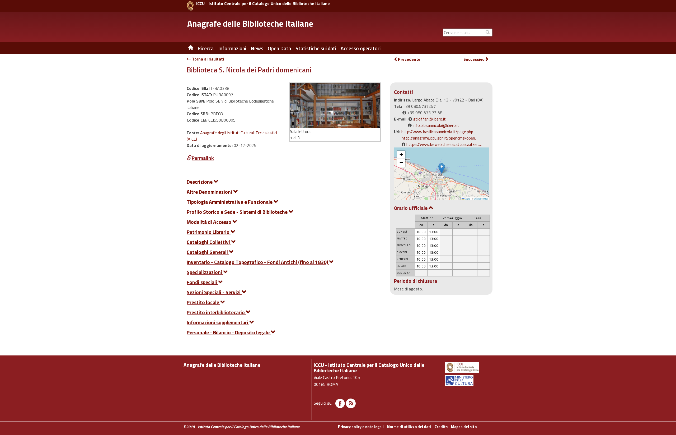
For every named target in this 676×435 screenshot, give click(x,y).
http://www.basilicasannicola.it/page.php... (438, 131)
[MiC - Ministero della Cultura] (468, 380)
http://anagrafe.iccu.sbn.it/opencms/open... (439, 138)
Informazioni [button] (232, 48)
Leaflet (467, 198)
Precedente (409, 59)
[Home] (186, 48)
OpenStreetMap (481, 198)
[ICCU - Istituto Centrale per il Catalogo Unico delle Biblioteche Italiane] (190, 6)
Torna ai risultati (207, 59)
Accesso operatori (361, 48)
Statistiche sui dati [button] (315, 48)
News (257, 48)
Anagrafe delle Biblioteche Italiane (250, 23)
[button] (441, 168)
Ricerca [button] (206, 48)
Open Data (279, 48)
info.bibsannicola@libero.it (436, 125)
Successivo (474, 59)
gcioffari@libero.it (429, 119)
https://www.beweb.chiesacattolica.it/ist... (444, 144)
